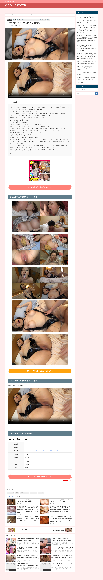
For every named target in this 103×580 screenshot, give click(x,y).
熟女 (24, 19)
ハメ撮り (29, 19)
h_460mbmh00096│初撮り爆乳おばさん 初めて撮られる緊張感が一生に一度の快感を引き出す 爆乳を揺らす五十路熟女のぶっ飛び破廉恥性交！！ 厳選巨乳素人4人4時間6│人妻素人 (87, 38)
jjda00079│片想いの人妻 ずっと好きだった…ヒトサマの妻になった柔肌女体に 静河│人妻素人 (87, 68)
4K (49, 19)
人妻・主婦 (9, 19)
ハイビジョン (36, 19)
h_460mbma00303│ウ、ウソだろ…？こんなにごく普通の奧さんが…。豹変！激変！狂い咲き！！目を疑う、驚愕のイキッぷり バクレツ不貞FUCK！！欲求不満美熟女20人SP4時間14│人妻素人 (87, 29)
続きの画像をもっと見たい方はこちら (40, 371)
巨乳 (15, 19)
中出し (19, 19)
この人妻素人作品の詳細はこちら (41, 187)
